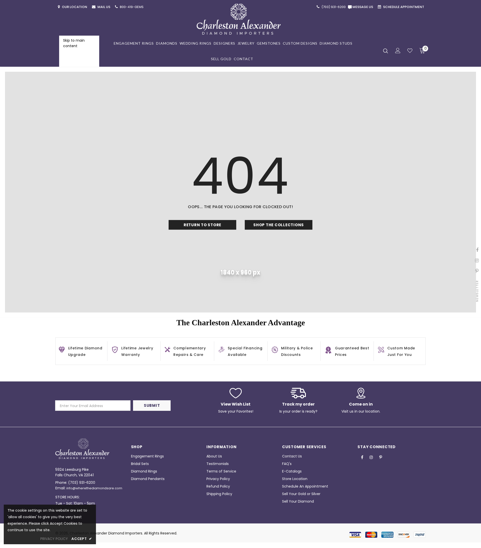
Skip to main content (74, 43)
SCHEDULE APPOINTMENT (404, 7)
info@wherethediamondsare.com (94, 488)
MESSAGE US (363, 7)
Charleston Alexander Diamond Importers (106, 533)
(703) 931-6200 (81, 482)
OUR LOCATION (75, 7)
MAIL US (104, 7)
